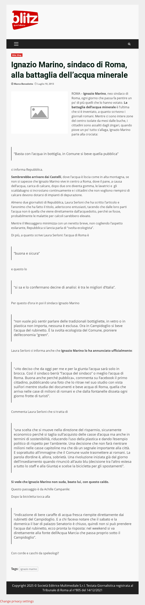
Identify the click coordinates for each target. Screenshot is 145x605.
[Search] (129, 44)
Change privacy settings (17, 601)
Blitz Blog (16, 55)
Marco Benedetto (23, 83)
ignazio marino (28, 569)
